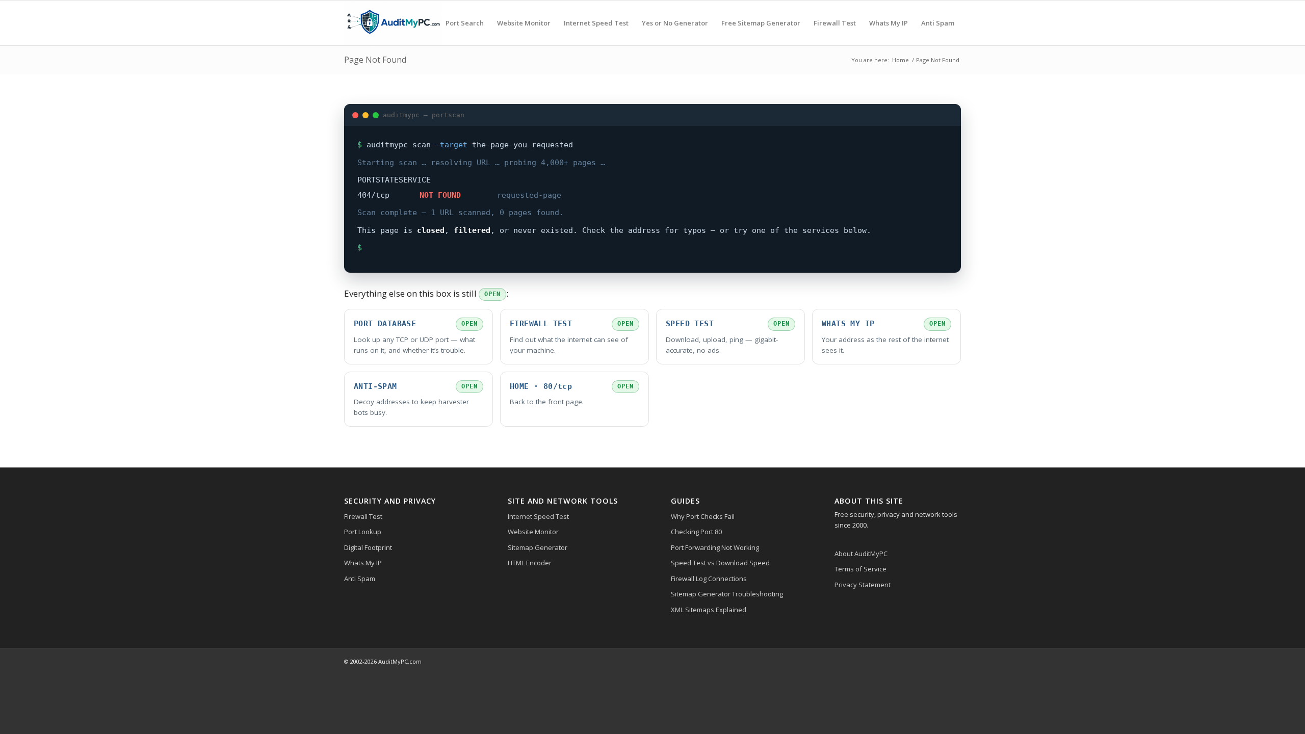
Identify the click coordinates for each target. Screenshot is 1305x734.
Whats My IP (363, 562)
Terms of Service (860, 568)
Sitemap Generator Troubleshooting (727, 593)
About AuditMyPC (861, 553)
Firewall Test (363, 516)
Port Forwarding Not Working (715, 547)
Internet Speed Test (538, 516)
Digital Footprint (368, 547)
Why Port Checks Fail (703, 516)
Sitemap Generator (537, 547)
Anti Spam (359, 578)
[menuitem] (464, 23)
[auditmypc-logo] (393, 23)
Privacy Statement (862, 584)
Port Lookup (362, 531)
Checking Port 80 (696, 531)
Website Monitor (533, 531)
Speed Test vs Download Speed (720, 562)
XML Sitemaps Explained (708, 609)
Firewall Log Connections (709, 578)
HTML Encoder (530, 562)
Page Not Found (375, 59)
